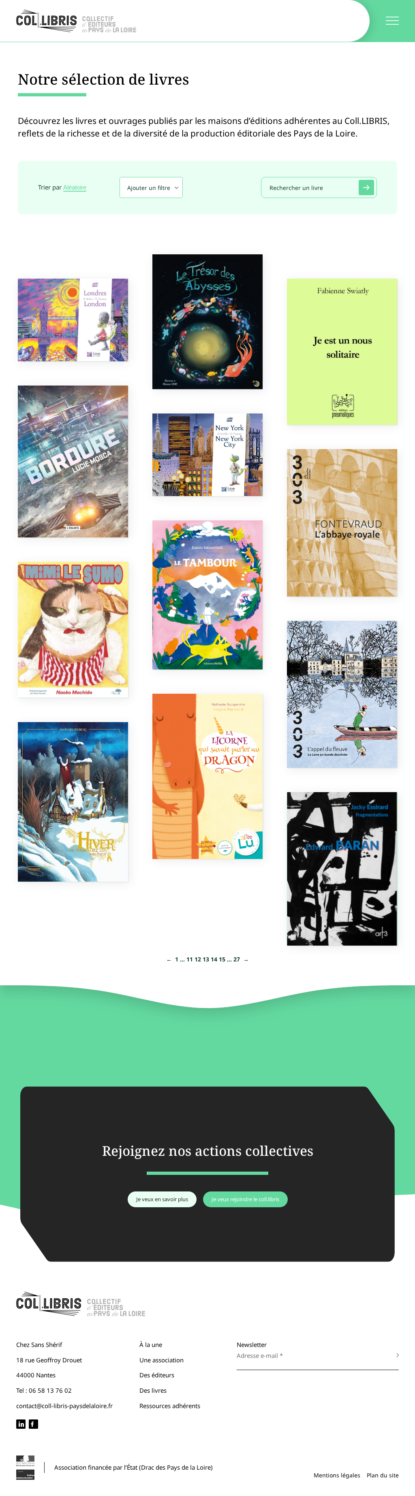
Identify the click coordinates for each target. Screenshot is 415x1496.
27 (236, 959)
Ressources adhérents (169, 1406)
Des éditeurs (156, 1375)
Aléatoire (74, 187)
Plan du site (383, 1475)
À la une (150, 1344)
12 (198, 959)
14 (214, 959)
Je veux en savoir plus (162, 1199)
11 (189, 959)
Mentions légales (337, 1475)
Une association (161, 1360)
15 (222, 959)
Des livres (153, 1390)
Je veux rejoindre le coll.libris (245, 1199)
